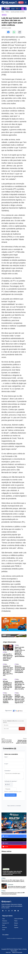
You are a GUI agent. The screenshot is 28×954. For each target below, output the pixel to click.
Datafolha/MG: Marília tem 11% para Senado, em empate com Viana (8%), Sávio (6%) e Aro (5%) (20, 685)
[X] (6, 910)
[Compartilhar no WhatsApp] (14, 32)
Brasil (3, 925)
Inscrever (22, 728)
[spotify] (18, 910)
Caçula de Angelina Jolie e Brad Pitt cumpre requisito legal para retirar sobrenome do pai (12, 873)
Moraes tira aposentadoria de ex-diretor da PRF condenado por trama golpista (20, 669)
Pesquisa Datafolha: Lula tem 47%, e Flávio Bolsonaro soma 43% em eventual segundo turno (20, 698)
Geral (3, 929)
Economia (4, 927)
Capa (3, 918)
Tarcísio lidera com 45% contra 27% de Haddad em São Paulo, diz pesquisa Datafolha (8, 698)
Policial (15, 920)
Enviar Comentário (10, 795)
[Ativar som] (25, 629)
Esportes (16, 927)
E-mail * (6, 763)
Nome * (6, 757)
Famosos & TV (5, 923)
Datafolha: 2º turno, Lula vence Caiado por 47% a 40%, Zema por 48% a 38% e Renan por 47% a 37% (8, 670)
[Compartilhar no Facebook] (8, 32)
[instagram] (9, 910)
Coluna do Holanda (18, 918)
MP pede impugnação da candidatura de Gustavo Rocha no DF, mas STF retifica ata (7, 685)
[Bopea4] (9, 2)
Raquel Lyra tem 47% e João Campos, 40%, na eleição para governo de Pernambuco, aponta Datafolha (20, 652)
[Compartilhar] (19, 32)
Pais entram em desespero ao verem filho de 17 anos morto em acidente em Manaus (17, 887)
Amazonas (4, 920)
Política (7, 11)
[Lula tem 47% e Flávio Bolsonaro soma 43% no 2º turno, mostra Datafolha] (8, 647)
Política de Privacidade (17, 952)
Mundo (15, 925)
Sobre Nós (8, 952)
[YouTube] (15, 910)
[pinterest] (12, 910)
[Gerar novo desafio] (11, 784)
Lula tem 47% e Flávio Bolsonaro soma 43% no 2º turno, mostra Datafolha (8, 657)
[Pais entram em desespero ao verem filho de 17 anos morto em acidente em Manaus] (4, 886)
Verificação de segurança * (10, 781)
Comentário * (7, 770)
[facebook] (2, 910)
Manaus (16, 923)
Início (2, 11)
